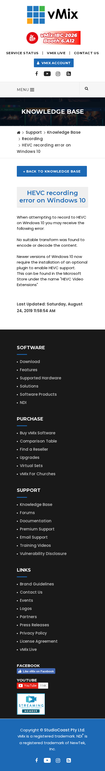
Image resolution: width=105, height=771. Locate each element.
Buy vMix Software (37, 433)
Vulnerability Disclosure (43, 553)
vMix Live (28, 649)
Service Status (22, 53)
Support (34, 132)
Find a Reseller (34, 449)
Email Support (34, 537)
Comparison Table (38, 441)
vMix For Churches (38, 474)
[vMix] (52, 14)
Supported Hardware (40, 378)
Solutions (29, 386)
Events (26, 600)
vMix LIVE (56, 53)
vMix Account (55, 63)
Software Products (38, 394)
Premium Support (37, 529)
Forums (27, 512)
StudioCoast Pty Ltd (64, 730)
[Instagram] (58, 74)
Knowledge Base (64, 132)
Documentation (35, 521)
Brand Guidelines (37, 584)
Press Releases (34, 625)
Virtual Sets (31, 465)
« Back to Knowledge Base (52, 171)
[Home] (18, 132)
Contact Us (86, 53)
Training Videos (35, 545)
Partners (28, 616)
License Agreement (39, 641)
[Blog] (68, 74)
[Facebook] (36, 74)
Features (28, 369)
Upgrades (30, 457)
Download (30, 361)
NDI (23, 402)
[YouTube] (47, 74)
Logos (26, 608)
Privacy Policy (33, 633)
